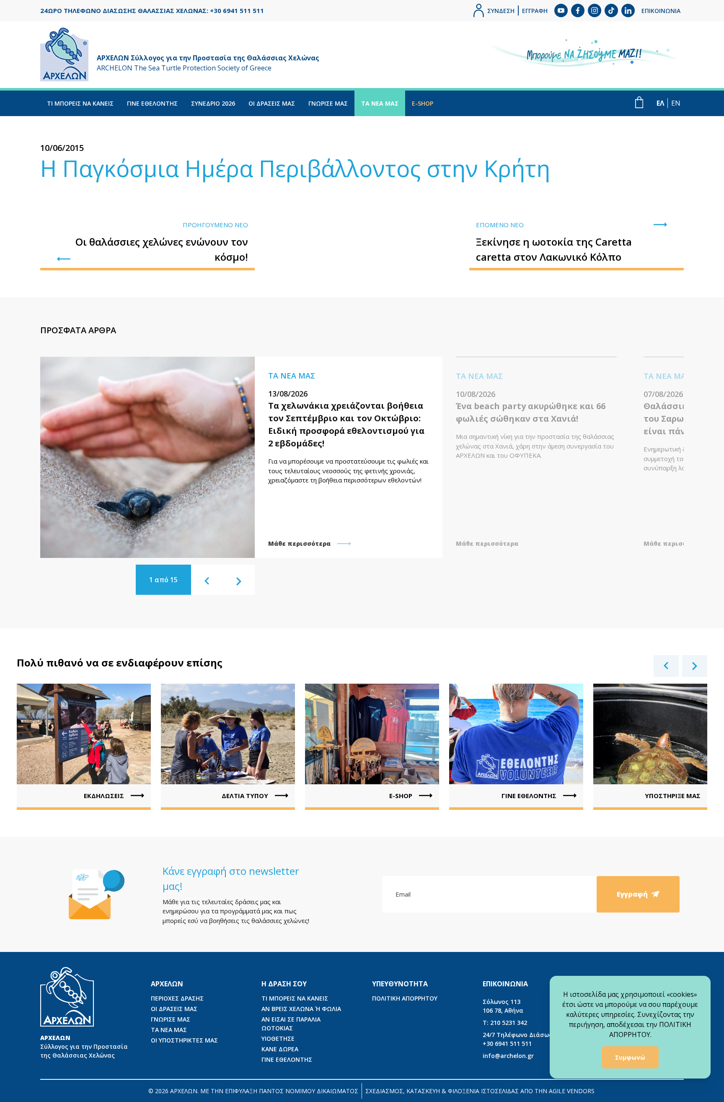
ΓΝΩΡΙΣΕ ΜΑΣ (328, 103)
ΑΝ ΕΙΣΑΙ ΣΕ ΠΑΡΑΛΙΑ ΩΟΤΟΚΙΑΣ (291, 1023)
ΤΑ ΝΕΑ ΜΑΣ (379, 103)
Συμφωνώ (630, 1057)
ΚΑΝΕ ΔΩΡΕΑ (279, 1049)
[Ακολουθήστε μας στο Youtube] (561, 10)
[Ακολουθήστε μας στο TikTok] (611, 10)
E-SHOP (422, 103)
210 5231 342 (505, 1023)
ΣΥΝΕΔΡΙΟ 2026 (213, 103)
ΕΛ (660, 103)
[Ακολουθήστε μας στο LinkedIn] (628, 10)
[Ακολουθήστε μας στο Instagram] (594, 10)
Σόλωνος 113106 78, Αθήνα (503, 1006)
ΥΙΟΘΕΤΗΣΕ (278, 1038)
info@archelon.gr (508, 1056)
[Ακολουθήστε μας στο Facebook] (577, 10)
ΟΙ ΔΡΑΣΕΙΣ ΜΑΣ (271, 103)
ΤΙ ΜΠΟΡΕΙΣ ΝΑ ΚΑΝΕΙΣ (80, 103)
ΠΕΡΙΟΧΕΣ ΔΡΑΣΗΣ (177, 998)
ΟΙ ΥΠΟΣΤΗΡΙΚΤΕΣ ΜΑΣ (184, 1040)
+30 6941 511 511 (522, 1039)
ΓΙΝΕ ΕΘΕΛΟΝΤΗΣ (152, 103)
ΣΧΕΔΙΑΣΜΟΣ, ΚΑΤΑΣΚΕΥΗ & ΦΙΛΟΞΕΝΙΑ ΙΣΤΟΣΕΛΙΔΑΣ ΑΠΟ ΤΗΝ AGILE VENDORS (480, 1091)
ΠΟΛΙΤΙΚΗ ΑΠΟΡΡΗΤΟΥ (404, 998)
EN (675, 103)
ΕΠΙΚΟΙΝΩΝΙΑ (660, 11)
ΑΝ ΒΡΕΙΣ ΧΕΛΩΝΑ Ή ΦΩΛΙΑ (301, 1009)
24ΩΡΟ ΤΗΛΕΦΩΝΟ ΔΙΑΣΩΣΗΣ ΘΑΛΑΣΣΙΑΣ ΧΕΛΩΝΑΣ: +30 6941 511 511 (152, 10)
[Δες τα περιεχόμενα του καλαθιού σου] (639, 102)
